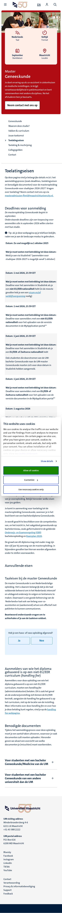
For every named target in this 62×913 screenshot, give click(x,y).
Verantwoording (11, 882)
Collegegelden (15, 149)
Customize (29, 479)
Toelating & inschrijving (20, 145)
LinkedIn (7, 863)
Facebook (8, 855)
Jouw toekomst (16, 135)
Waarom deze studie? (19, 125)
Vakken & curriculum (18, 130)
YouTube (7, 870)
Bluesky (7, 852)
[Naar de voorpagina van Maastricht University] (20, 4)
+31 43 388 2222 (11, 829)
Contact (12, 154)
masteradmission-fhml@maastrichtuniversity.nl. (29, 195)
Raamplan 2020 (34, 536)
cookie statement (28, 453)
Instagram (8, 859)
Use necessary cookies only (31, 489)
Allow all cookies (31, 470)
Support (7, 890)
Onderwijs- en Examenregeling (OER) (23, 532)
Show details (47, 461)
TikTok (6, 866)
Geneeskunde (15, 121)
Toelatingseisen (16, 140)
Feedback (8, 893)
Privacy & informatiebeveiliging (19, 886)
